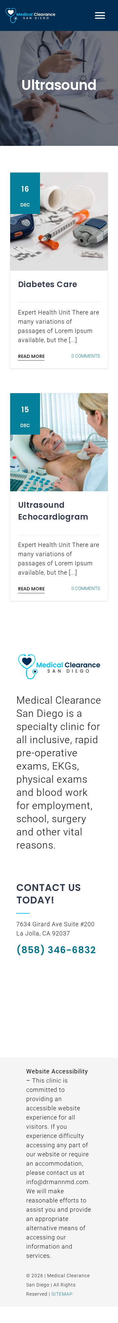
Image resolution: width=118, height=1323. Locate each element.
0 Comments (85, 356)
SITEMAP (62, 1294)
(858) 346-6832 (56, 950)
